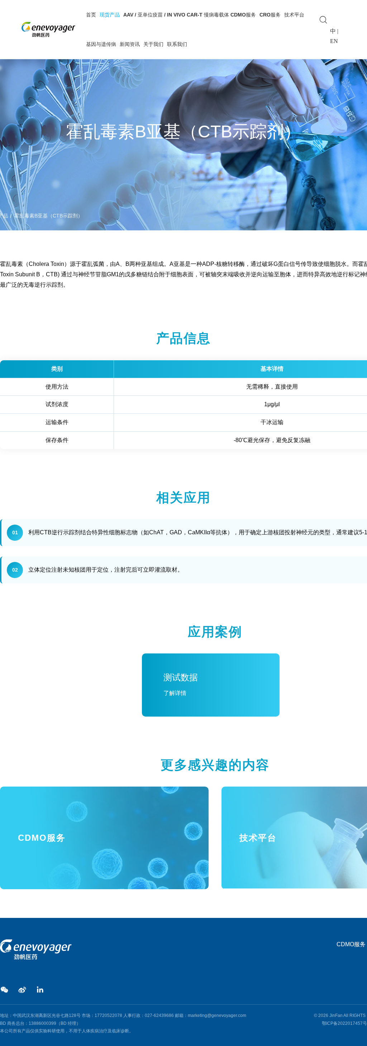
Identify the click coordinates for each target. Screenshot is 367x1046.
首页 (91, 15)
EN (334, 41)
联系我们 (177, 44)
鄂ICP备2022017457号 (344, 1023)
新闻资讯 (130, 44)
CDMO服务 (351, 944)
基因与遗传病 (101, 44)
